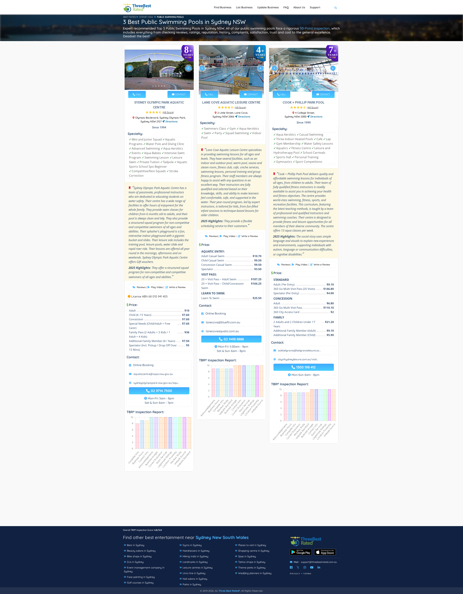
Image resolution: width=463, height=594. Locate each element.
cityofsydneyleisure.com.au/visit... (298, 359)
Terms (307, 574)
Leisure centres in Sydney (198, 567)
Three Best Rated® (229, 590)
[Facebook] (291, 567)
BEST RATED (129, 17)
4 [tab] (161, 86)
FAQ (286, 7)
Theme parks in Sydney (252, 567)
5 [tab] (164, 86)
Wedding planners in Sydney (254, 573)
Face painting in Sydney (141, 577)
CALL (138, 94)
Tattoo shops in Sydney (251, 562)
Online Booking (143, 365)
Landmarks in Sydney (195, 562)
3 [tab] (158, 86)
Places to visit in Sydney (252, 545)
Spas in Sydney (247, 556)
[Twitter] (298, 567)
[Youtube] (311, 567)
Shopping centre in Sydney (253, 550)
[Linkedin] (319, 567)
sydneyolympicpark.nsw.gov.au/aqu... (156, 383)
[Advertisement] (231, 500)
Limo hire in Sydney (194, 573)
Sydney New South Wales (222, 537)
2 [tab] (155, 86)
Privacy (295, 574)
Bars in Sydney (135, 545)
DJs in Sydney (135, 562)
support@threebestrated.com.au (319, 562)
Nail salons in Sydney (195, 578)
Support (315, 7)
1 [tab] (153, 86)
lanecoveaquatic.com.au (222, 331)
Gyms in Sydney (192, 545)
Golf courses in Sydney (140, 582)
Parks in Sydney (192, 584)
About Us (299, 7)
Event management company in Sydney (144, 569)
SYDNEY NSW (146, 17)
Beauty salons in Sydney (141, 550)
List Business (244, 7)
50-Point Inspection (315, 28)
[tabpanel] (159, 70)
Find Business (222, 7)
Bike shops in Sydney (139, 556)
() (168, 112)
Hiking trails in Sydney (195, 556)
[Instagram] (304, 567)
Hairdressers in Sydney (196, 550)
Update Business (268, 7)
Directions (171, 121)
